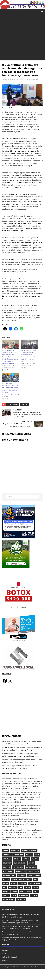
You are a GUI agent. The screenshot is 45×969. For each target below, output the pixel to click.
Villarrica (21, 899)
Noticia (24, 404)
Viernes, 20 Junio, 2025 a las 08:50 (14, 80)
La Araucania (31, 867)
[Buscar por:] (22, 497)
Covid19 (26, 859)
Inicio (4, 953)
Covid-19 (17, 859)
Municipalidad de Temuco (21, 879)
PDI (20, 887)
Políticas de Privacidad (9, 957)
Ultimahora (23, 895)
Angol (5, 851)
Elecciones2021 (20, 863)
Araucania (15, 851)
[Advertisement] (22, 37)
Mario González (34, 875)
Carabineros (18, 855)
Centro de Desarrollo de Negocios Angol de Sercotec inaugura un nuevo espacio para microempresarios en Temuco (22, 837)
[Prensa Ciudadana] (22, 8)
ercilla (31, 863)
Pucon (27, 887)
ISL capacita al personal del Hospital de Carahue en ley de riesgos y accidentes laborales (10, 387)
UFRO (14, 895)
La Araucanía (13, 404)
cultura (35, 859)
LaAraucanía (20, 871)
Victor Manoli (8, 899)
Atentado (6, 855)
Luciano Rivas (34, 871)
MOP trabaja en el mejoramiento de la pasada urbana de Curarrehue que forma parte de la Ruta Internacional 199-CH (21, 799)
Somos (4, 960)
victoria (34, 895)
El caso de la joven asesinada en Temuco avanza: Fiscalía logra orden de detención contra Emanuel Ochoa (20, 821)
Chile (37, 855)
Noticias (22, 883)
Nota (35, 879)
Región (14, 891)
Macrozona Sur (9, 875)
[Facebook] (4, 680)
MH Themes (36, 967)
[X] (10, 680)
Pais (4, 887)
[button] (42, 11)
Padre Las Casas (34, 883)
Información (18, 867)
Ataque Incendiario (29, 851)
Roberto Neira (25, 891)
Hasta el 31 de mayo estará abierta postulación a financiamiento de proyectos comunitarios (21, 812)
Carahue (29, 855)
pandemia (12, 887)
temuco (6, 895)
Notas (5, 883)
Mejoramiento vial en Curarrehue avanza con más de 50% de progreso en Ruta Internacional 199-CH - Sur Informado (21, 794)
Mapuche (21, 875)
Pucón (35, 887)
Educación (7, 863)
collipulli (7, 859)
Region (6, 891)
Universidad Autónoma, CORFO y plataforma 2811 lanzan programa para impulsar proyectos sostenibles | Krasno (22, 781)
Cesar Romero (33, 80)
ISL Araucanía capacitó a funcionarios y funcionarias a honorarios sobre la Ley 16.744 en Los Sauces (29, 355)
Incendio (6, 867)
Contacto (5, 950)
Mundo (6, 879)
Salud (36, 891)
